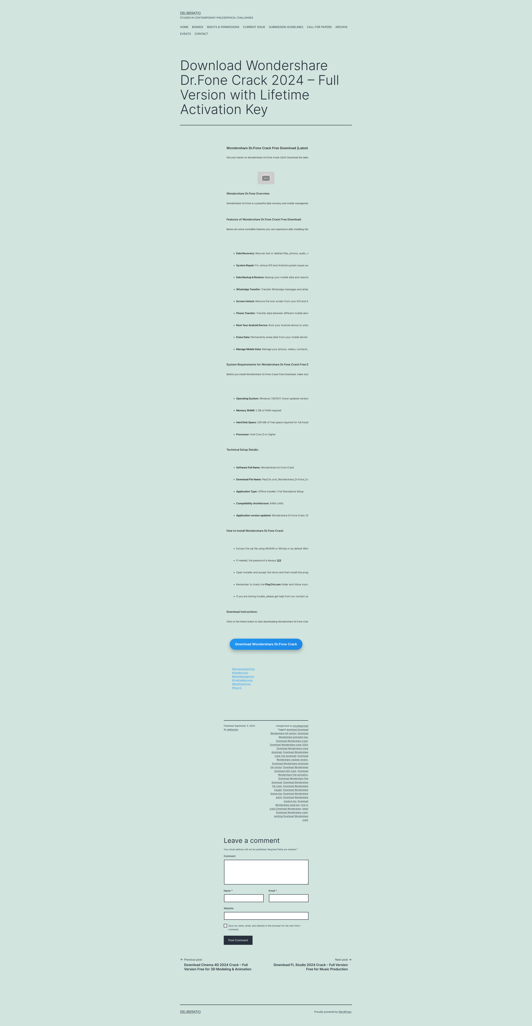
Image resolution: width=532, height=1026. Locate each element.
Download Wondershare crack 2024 (289, 744)
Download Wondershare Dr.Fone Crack (266, 644)
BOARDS (197, 27)
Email (273, 890)
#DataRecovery (240, 672)
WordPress (345, 1011)
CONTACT (201, 33)
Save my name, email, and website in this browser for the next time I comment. (264, 927)
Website (229, 908)
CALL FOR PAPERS (319, 27)
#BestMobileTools (241, 684)
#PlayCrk (237, 687)
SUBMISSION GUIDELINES (286, 27)
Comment (230, 856)
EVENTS (185, 33)
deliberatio (190, 13)
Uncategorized (300, 725)
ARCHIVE (341, 27)
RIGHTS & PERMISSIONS (223, 27)
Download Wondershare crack (292, 741)
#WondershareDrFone (243, 669)
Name (228, 890)
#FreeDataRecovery (242, 680)
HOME (184, 27)
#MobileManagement (243, 676)
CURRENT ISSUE (254, 27)
